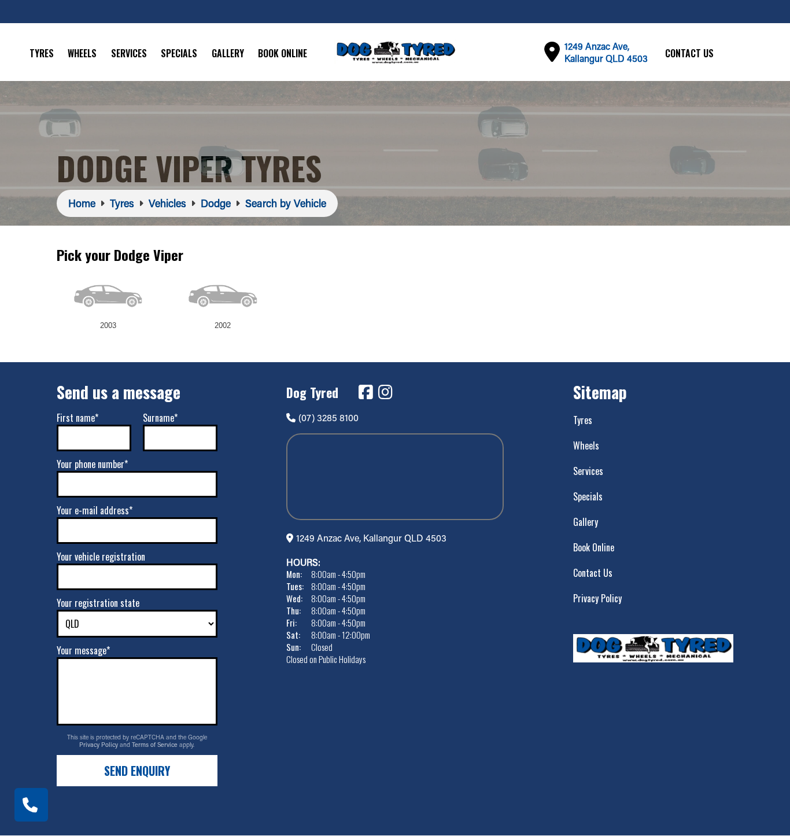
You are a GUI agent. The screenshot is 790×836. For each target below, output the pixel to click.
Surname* (160, 418)
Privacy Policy (99, 745)
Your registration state (98, 603)
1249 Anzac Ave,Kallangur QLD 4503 (606, 52)
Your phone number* (92, 464)
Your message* (83, 650)
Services (129, 53)
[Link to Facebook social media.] (365, 392)
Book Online (282, 53)
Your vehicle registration (101, 557)
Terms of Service (155, 745)
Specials (179, 53)
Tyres (41, 53)
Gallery (228, 53)
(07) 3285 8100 (328, 417)
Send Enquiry (137, 770)
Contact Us (689, 53)
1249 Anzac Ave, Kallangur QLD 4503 (371, 538)
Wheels (82, 53)
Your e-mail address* (94, 510)
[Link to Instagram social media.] (385, 392)
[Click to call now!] (31, 805)
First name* (77, 418)
